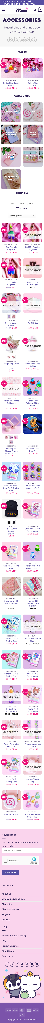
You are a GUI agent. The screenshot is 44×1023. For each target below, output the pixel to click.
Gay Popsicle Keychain (11, 248)
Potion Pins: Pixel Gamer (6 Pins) (33, 486)
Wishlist (6, 919)
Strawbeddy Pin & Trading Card (32, 530)
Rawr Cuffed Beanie (11, 530)
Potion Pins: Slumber (33, 84)
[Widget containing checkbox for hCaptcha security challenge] (20, 860)
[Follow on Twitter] (22, 964)
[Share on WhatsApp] (9, 39)
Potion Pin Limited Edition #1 (11, 745)
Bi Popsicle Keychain (11, 283)
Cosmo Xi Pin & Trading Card (11, 639)
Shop (12, 204)
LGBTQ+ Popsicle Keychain (32, 248)
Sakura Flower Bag (32, 780)
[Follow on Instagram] (12, 964)
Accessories (22, 204)
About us (6, 893)
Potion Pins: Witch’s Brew (11, 710)
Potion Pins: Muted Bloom (33, 639)
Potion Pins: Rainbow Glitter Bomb (32, 403)
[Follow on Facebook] (7, 964)
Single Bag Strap (11, 363)
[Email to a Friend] (24, 39)
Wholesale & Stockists (13, 898)
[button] (3, 9)
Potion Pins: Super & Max (11, 84)
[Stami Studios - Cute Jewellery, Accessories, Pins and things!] (22, 9)
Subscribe (10, 872)
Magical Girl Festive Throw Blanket (33, 603)
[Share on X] (19, 39)
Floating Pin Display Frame (11, 449)
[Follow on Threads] (27, 964)
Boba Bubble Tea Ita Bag (32, 364)
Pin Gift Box (33, 323)
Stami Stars (8, 951)
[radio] (9, 316)
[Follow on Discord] (37, 964)
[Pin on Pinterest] (29, 39)
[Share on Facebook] (14, 39)
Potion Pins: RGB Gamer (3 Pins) (33, 567)
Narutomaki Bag (11, 814)
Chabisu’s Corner (10, 909)
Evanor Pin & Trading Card (32, 675)
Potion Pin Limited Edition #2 (11, 402)
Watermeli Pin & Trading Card (11, 675)
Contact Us (7, 956)
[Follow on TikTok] (17, 964)
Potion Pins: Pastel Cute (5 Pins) (33, 815)
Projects (6, 914)
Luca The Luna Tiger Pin (32, 449)
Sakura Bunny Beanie (11, 324)
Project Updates (10, 945)
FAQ (4, 940)
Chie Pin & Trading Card (11, 567)
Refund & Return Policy (14, 935)
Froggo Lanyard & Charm (33, 745)
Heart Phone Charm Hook (32, 283)
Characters (7, 904)
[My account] (35, 9)
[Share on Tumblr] (34, 39)
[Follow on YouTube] (32, 964)
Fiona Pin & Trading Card (11, 780)
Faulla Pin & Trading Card (32, 710)
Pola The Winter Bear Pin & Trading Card (11, 488)
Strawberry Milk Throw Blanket (11, 602)
